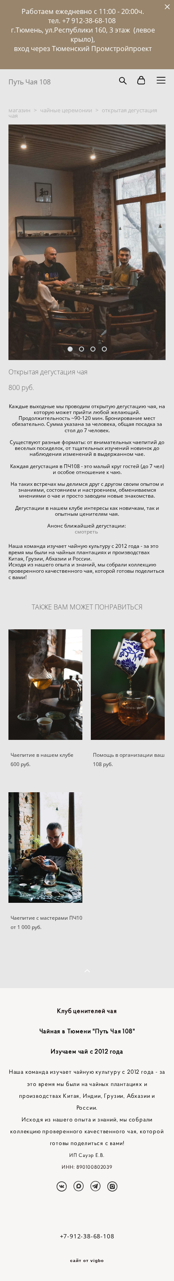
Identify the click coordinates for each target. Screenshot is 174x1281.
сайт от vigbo (87, 1261)
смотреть (87, 532)
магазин (19, 110)
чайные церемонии (66, 110)
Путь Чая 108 (29, 82)
